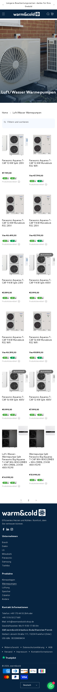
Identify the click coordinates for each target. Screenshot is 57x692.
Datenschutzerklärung (33, 647)
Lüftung (6, 587)
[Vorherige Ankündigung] (3, 5)
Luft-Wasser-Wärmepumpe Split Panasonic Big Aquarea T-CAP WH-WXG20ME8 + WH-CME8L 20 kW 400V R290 (14, 461)
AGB (50, 647)
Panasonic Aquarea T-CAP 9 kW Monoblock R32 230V (40, 223)
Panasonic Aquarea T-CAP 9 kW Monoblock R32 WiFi (13, 340)
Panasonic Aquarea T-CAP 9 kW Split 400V (40, 281)
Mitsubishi (7, 554)
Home (5, 112)
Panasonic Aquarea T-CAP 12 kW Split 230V (13, 162)
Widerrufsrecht (11, 647)
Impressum (21, 652)
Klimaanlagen (8, 580)
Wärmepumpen (9, 584)
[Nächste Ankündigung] (54, 5)
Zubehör (6, 595)
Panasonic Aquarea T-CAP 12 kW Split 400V (40, 398)
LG (3, 550)
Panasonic (7, 558)
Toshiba (6, 565)
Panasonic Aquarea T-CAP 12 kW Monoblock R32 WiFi (40, 163)
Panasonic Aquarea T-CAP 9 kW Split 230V (13, 281)
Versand (8, 652)
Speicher (6, 591)
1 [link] (21, 500)
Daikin (5, 546)
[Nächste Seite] (36, 500)
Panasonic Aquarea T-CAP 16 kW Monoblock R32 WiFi (40, 340)
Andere (5, 599)
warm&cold (15, 666)
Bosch (5, 542)
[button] (3, 14)
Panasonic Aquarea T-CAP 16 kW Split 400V (13, 398)
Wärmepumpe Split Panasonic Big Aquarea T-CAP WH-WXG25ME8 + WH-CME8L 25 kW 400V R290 (41, 459)
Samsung (6, 562)
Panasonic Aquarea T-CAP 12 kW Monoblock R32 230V (13, 223)
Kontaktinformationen (42, 652)
